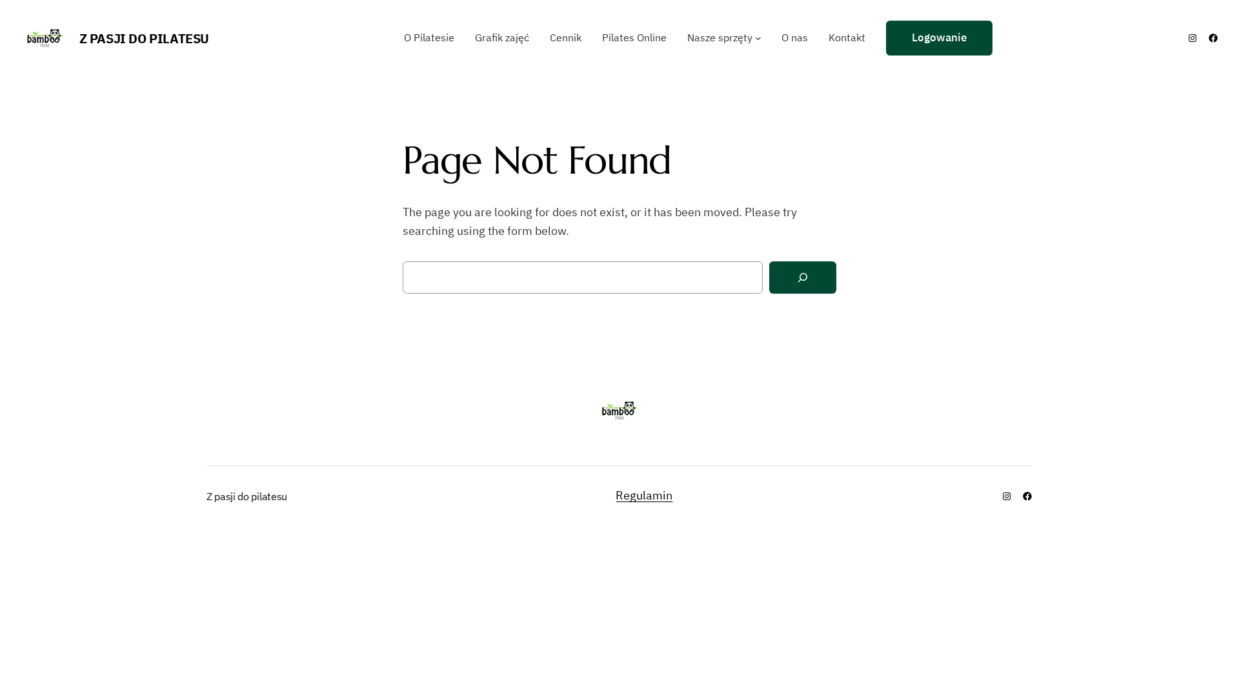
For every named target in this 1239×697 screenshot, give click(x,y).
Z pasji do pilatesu (144, 38)
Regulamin (644, 495)
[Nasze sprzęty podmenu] (758, 38)
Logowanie (939, 37)
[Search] (802, 277)
